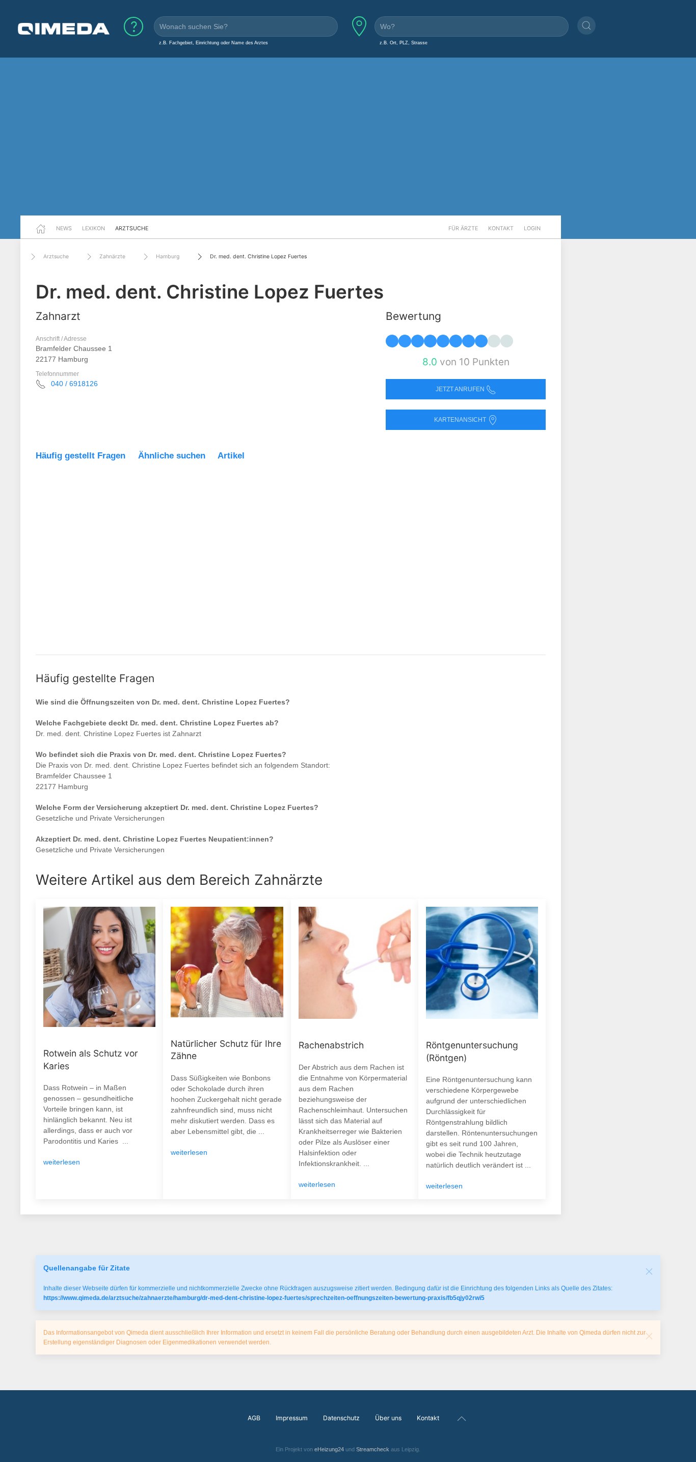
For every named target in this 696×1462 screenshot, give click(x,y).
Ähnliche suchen (171, 456)
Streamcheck (372, 1449)
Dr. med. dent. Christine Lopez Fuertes (258, 256)
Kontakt (501, 228)
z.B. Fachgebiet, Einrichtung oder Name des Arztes (213, 42)
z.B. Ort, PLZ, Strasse (403, 42)
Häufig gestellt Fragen (80, 456)
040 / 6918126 (74, 384)
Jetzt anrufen (461, 389)
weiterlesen (61, 1162)
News (64, 228)
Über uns (388, 1418)
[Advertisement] (348, 136)
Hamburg (167, 256)
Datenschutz (341, 1418)
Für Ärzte (463, 228)
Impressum (292, 1418)
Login (532, 228)
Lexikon (93, 228)
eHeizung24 (329, 1449)
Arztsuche (131, 228)
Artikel (231, 456)
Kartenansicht (461, 419)
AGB (254, 1418)
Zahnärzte (112, 256)
